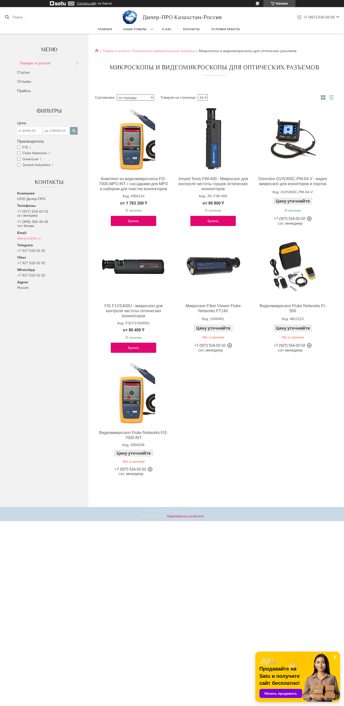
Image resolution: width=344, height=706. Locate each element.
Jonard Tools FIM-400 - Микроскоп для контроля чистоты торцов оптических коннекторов (213, 184)
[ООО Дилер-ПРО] (129, 17)
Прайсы (24, 91)
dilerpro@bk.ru (29, 238)
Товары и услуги (35, 63)
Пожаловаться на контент (185, 516)
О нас (167, 29)
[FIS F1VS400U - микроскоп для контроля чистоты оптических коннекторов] (133, 266)
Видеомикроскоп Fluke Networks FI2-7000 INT (133, 435)
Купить (133, 221)
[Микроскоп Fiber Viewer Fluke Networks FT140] (213, 266)
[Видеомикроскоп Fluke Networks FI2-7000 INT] (133, 393)
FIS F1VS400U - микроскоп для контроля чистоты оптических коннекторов (134, 311)
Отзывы (24, 81)
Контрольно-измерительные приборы (164, 51)
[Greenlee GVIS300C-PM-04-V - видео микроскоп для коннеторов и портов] (293, 139)
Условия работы (225, 29)
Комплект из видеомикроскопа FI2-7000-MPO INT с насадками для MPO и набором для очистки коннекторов (133, 184)
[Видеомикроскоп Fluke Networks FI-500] (293, 266)
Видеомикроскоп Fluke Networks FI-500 (293, 308)
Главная (105, 29)
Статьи (23, 72)
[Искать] (7, 17)
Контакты (191, 29)
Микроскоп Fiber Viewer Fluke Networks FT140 (213, 308)
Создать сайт (86, 3)
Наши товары (135, 29)
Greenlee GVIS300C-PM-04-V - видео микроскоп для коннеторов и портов (292, 181)
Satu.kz (194, 512)
